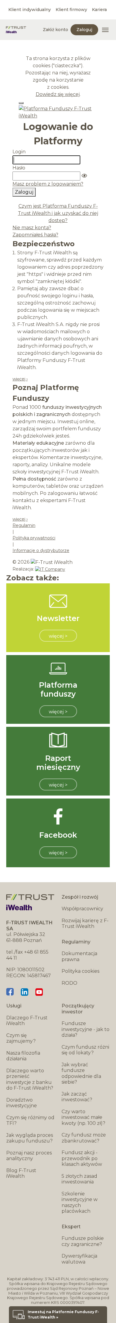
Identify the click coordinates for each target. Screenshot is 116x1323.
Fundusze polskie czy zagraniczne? (83, 1241)
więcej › (20, 379)
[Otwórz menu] (105, 29)
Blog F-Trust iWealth (21, 1173)
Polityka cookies (80, 971)
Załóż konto (55, 29)
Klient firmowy (71, 9)
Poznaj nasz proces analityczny (29, 1156)
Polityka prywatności (33, 538)
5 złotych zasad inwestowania (79, 1179)
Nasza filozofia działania (23, 1056)
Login (19, 152)
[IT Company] (50, 569)
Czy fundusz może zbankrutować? (84, 1138)
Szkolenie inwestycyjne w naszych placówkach (80, 1202)
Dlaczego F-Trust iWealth (27, 1021)
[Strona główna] (16, 29)
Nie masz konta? (31, 227)
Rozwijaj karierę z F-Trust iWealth (85, 923)
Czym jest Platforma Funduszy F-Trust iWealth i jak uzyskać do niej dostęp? (58, 213)
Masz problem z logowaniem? (47, 184)
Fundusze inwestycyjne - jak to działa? (85, 1029)
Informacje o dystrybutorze (40, 550)
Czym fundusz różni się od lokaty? (85, 1050)
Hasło (18, 168)
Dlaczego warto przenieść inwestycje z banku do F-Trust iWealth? (29, 1079)
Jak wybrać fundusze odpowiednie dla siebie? (81, 1073)
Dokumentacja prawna (79, 956)
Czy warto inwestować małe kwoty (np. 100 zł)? (83, 1117)
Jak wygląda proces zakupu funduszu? (29, 1138)
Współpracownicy (82, 908)
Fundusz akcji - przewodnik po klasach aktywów (82, 1158)
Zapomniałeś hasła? (35, 235)
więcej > (58, 636)
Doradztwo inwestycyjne (21, 1103)
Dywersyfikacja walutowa (79, 1259)
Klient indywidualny (29, 9)
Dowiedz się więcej (58, 94)
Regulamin (23, 525)
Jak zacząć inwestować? (77, 1097)
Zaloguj (84, 29)
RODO (69, 983)
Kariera (99, 9)
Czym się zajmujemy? (21, 1038)
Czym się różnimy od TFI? (30, 1120)
